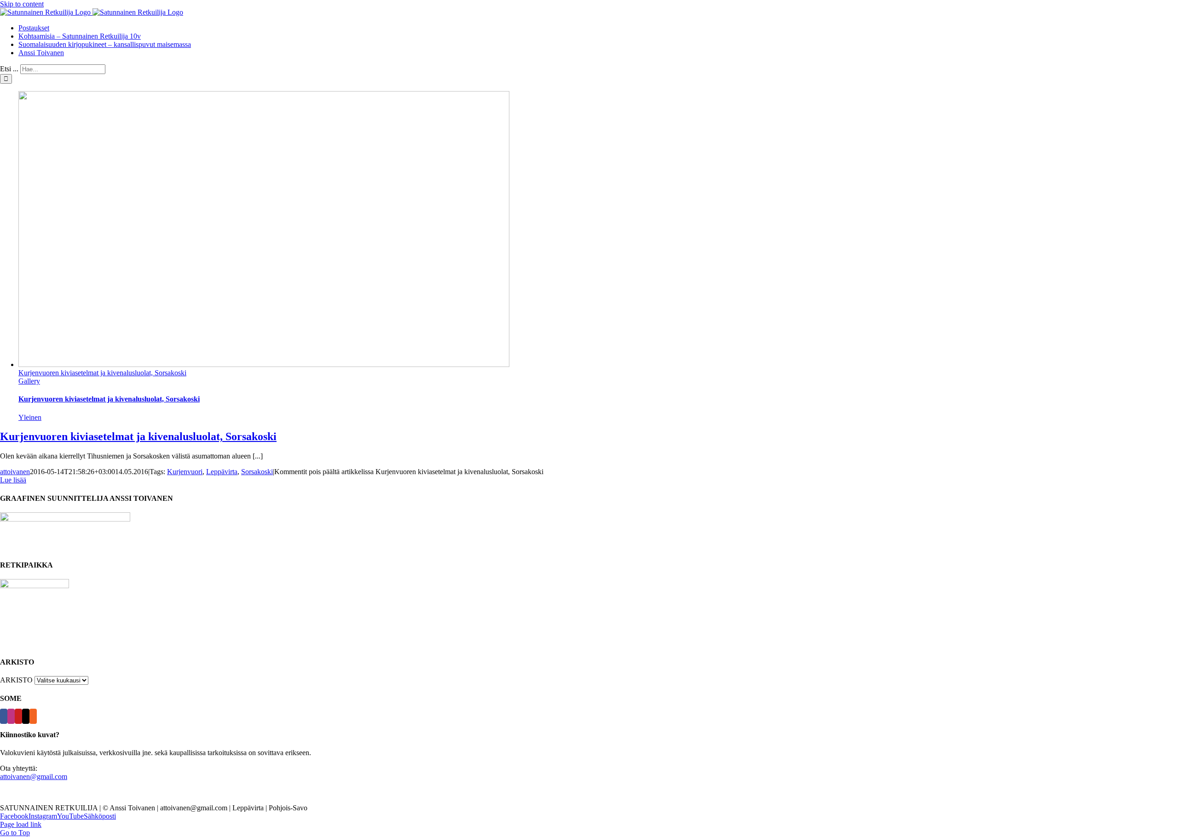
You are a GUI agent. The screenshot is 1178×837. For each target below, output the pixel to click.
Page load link (20, 824)
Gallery (29, 381)
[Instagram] (11, 716)
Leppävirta (221, 472)
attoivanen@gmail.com (33, 776)
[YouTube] (18, 716)
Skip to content (22, 4)
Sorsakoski (257, 472)
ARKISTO (16, 680)
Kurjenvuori (184, 472)
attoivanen (15, 472)
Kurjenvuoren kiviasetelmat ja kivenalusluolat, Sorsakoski (102, 373)
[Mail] (25, 716)
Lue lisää (13, 480)
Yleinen (29, 417)
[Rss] (33, 716)
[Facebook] (3, 716)
